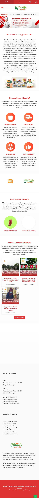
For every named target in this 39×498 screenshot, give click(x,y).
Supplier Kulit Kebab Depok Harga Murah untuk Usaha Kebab (28, 280)
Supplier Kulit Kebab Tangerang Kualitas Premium (10, 308)
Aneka (10, 421)
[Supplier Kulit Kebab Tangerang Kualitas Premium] (10, 295)
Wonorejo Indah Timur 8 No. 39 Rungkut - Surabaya (12, 391)
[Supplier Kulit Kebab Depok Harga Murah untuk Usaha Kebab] (28, 267)
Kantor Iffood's (9, 373)
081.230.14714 (10, 397)
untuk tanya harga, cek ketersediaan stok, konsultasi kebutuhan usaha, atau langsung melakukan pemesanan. (19, 465)
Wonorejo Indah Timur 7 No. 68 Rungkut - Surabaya (12, 383)
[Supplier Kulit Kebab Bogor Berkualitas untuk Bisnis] (10, 267)
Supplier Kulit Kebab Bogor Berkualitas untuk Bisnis (10, 280)
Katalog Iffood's (10, 414)
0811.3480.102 (10, 401)
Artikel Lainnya (19, 317)
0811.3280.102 (10, 399)
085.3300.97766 (11, 403)
